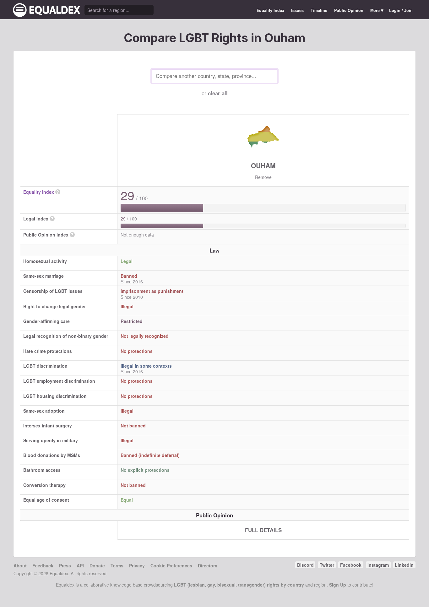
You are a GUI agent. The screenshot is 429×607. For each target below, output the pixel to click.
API (80, 565)
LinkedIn (404, 565)
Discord (305, 565)
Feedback (42, 565)
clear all (218, 93)
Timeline (319, 10)
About (20, 565)
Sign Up (337, 585)
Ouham (263, 165)
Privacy (137, 565)
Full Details (263, 530)
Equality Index (270, 10)
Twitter (327, 565)
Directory (207, 565)
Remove (263, 177)
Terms (117, 565)
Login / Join (401, 10)
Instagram (378, 565)
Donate (97, 565)
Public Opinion (348, 10)
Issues (297, 10)
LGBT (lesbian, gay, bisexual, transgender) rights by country (239, 585)
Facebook (350, 565)
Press (65, 565)
